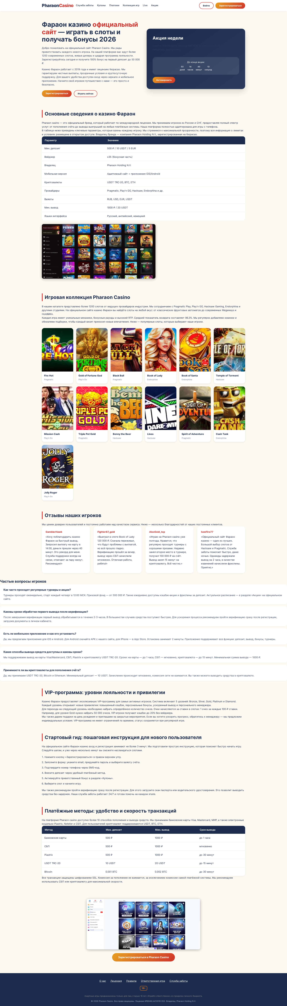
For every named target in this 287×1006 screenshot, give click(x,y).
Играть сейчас (85, 93)
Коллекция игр (131, 5)
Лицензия (116, 980)
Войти (206, 5)
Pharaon (58, 5)
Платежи (114, 5)
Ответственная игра (153, 980)
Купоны (101, 5)
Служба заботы (85, 5)
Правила (131, 980)
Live (145, 5)
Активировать (164, 80)
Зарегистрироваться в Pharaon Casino (143, 957)
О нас (102, 980)
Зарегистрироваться (230, 5)
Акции (154, 5)
